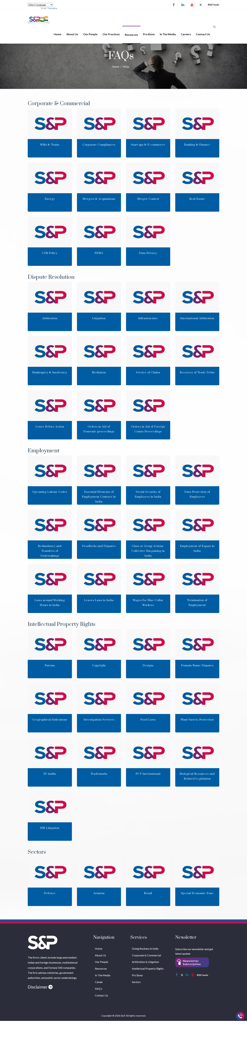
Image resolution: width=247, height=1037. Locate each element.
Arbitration (49, 318)
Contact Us (203, 34)
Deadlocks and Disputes (99, 546)
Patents (50, 665)
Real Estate (197, 199)
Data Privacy (148, 253)
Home (57, 34)
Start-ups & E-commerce (148, 144)
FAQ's (98, 988)
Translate (52, 8)
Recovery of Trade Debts (197, 372)
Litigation (99, 318)
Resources (131, 34)
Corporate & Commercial (146, 955)
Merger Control (148, 199)
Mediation (99, 372)
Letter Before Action (49, 426)
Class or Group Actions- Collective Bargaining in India (148, 550)
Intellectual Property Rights (148, 968)
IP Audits (50, 774)
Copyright (99, 665)
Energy (50, 199)
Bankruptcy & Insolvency (49, 372)
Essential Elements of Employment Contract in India (99, 496)
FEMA (99, 253)
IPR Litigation (49, 828)
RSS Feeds (213, 4)
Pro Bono (149, 34)
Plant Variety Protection (197, 719)
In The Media (168, 34)
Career (99, 981)
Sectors (136, 981)
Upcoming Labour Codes (49, 492)
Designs (148, 665)
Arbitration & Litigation (145, 961)
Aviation (99, 893)
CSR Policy (49, 253)
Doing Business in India (145, 948)
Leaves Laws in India (99, 600)
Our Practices (111, 34)
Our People (90, 34)
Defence (50, 893)
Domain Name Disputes (197, 665)
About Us (72, 34)
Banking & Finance (197, 144)
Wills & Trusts (49, 144)
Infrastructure (148, 318)
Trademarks (99, 774)
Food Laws (148, 719)
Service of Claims (148, 372)
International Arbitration (197, 318)
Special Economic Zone (197, 893)
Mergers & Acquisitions (99, 199)
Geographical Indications (49, 719)
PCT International (148, 774)
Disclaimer (38, 986)
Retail (148, 893)
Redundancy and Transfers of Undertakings (49, 550)
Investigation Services (99, 719)
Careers (186, 34)
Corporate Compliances (99, 144)
